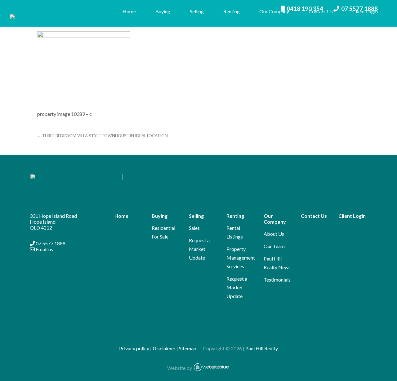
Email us (44, 249)
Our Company (274, 11)
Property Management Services (240, 257)
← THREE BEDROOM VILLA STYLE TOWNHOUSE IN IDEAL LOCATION (102, 135)
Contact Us (321, 11)
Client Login (365, 11)
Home (129, 11)
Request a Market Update (199, 249)
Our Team (274, 246)
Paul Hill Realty (261, 348)
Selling (197, 11)
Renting (231, 11)
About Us (274, 234)
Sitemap (190, 348)
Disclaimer (164, 348)
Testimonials (277, 279)
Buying (162, 11)
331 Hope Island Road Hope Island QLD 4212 (53, 221)
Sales (194, 228)
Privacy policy (134, 348)
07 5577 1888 (50, 243)
